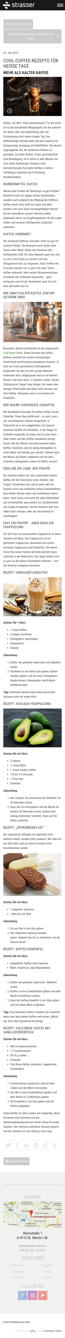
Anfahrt (32, 1214)
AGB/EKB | (19, 1331)
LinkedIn (26, 1145)
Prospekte (47, 1265)
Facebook (17, 1145)
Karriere (17, 1277)
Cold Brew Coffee (13, 353)
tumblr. (54, 1145)
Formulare (18, 1271)
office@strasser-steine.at (32, 1245)
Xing (45, 1145)
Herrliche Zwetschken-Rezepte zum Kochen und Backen (31, 36)
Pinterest (36, 1145)
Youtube (42, 1295)
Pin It (9, 111)
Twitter (8, 1145)
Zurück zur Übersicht (16, 1161)
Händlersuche (18, 1265)
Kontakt (47, 1277)
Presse (47, 1271)
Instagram (32, 1295)
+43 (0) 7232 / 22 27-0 (32, 1250)
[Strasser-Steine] (19, 5)
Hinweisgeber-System (53, 1331)
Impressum (29, 1331)
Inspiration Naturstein (20, 24)
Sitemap (38, 1331)
